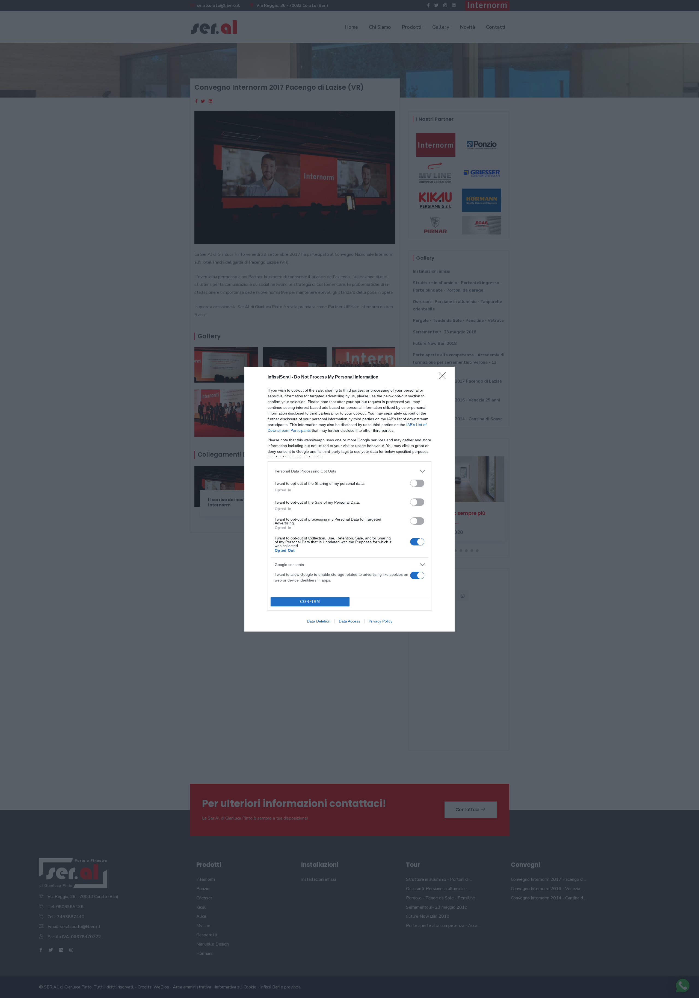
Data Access (349, 621)
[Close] (444, 377)
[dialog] (349, 499)
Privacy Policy (380, 621)
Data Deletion (318, 621)
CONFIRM (310, 602)
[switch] (417, 483)
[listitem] (349, 471)
